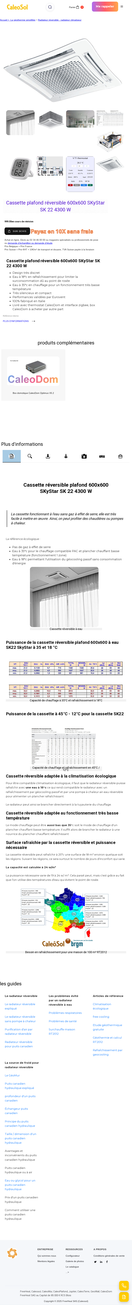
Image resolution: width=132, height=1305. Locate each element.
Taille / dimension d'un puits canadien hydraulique (20, 1138)
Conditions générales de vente (109, 1255)
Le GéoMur (12, 1075)
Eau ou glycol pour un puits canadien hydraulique (20, 1185)
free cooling (101, 1016)
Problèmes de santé (63, 1021)
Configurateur (73, 1255)
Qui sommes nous (47, 1255)
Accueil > (5, 20)
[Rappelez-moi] (124, 1286)
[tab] (12, 456)
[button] (121, 6)
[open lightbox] (66, 54)
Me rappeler (105, 6)
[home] (18, 6)
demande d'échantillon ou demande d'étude (30, 243)
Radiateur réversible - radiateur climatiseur (59, 20)
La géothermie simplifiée (22, 20)
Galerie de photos (75, 1261)
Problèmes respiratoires (65, 1012)
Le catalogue (72, 1266)
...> (67, 1272)
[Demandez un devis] (124, 1297)
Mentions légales (46, 1261)
